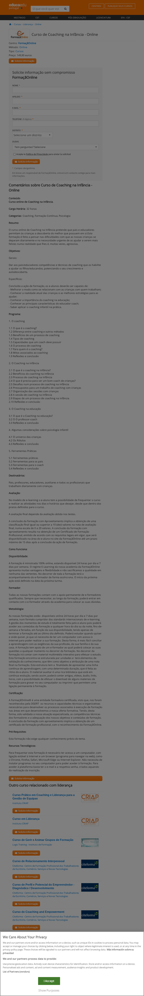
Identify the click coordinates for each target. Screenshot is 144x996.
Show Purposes (48, 990)
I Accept (49, 981)
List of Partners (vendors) (16, 971)
